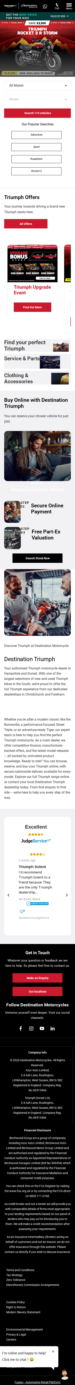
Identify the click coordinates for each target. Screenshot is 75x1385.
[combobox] (37, 85)
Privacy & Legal (16, 1334)
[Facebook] (21, 1028)
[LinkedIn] (52, 1028)
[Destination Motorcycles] (29, 6)
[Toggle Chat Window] (64, 1374)
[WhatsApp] (45, 6)
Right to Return (16, 1307)
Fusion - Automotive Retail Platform (37, 1382)
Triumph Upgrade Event (32, 290)
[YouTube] (42, 1028)
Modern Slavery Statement (23, 1312)
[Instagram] (31, 1028)
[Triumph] (10, 6)
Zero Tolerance (15, 1280)
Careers (11, 1339)
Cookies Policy (15, 1302)
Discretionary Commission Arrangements (32, 1285)
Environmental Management (24, 1329)
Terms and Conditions (20, 1270)
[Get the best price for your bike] (37, 16)
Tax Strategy (14, 1275)
